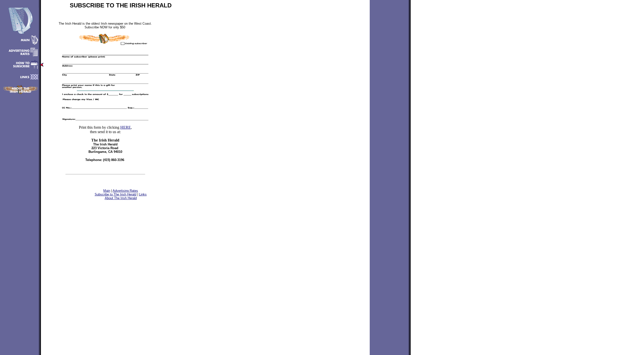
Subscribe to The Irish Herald (115, 194)
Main (106, 191)
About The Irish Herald (121, 198)
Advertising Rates (125, 191)
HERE (125, 127)
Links (143, 194)
